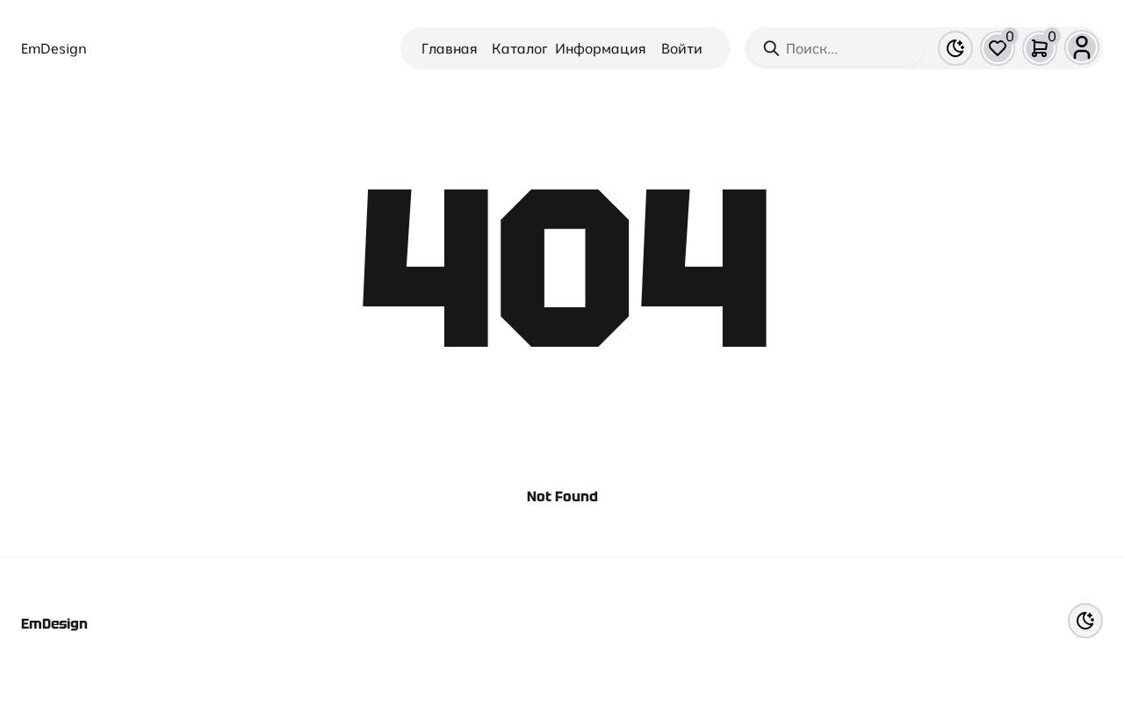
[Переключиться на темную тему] (955, 48)
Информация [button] (600, 48)
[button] (997, 48)
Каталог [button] (520, 48)
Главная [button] (450, 48)
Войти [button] (681, 48)
